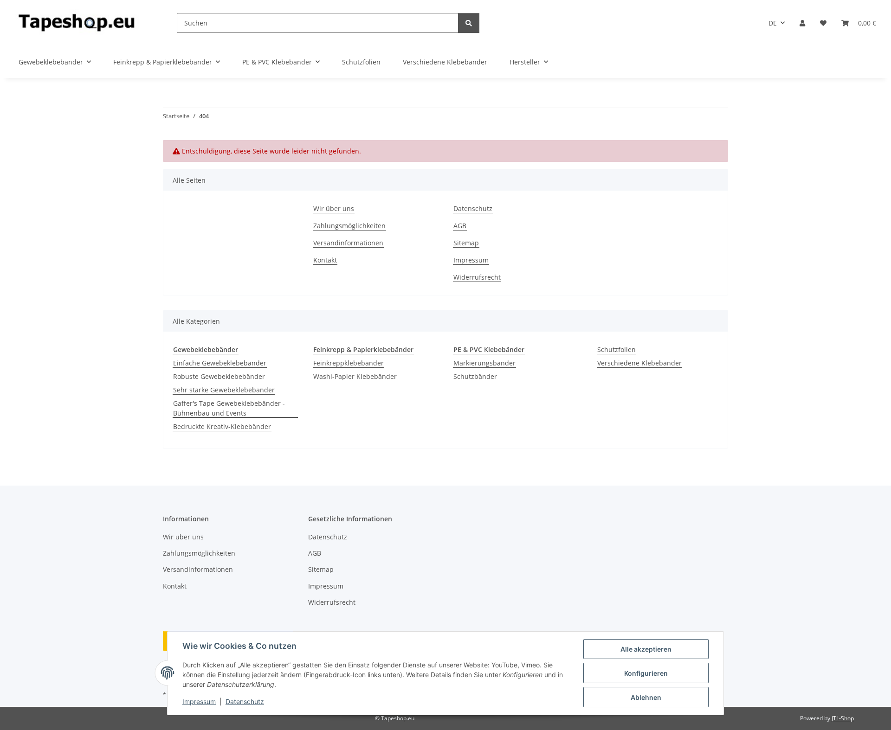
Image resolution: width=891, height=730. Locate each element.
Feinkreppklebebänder (348, 363)
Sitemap (466, 242)
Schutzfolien (616, 349)
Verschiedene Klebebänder (639, 363)
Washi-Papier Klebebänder (355, 376)
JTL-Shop (843, 718)
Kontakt (325, 260)
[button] (802, 23)
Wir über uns (333, 208)
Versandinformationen (348, 242)
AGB (459, 225)
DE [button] (772, 23)
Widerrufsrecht (477, 277)
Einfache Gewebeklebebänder (219, 363)
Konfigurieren (646, 673)
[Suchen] (468, 23)
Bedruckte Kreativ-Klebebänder (222, 426)
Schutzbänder (475, 376)
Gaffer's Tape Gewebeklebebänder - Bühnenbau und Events (229, 408)
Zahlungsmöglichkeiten (349, 225)
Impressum (199, 701)
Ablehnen (646, 697)
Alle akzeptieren (645, 649)
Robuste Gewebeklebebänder (219, 376)
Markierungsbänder (484, 363)
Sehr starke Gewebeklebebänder (224, 389)
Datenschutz (245, 701)
